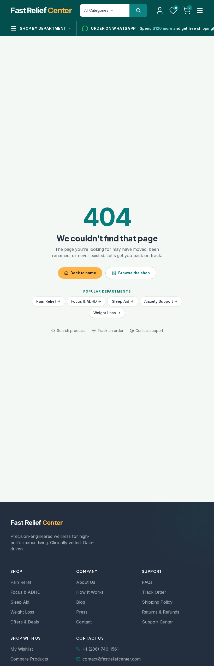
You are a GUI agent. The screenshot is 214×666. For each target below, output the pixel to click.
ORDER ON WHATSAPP (113, 28)
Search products (71, 330)
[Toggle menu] (200, 10)
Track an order (110, 330)
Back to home (83, 273)
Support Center (157, 622)
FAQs (147, 582)
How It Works (90, 592)
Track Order (154, 592)
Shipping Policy (157, 602)
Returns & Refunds (160, 612)
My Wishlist (21, 649)
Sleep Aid (120, 301)
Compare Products (29, 659)
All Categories (96, 10)
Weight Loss (104, 313)
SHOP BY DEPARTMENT (43, 28)
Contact (84, 622)
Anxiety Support (158, 301)
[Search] (138, 10)
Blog (80, 602)
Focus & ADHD (84, 301)
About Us (85, 582)
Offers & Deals (24, 622)
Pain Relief (46, 301)
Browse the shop (134, 273)
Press (81, 612)
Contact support (149, 330)
